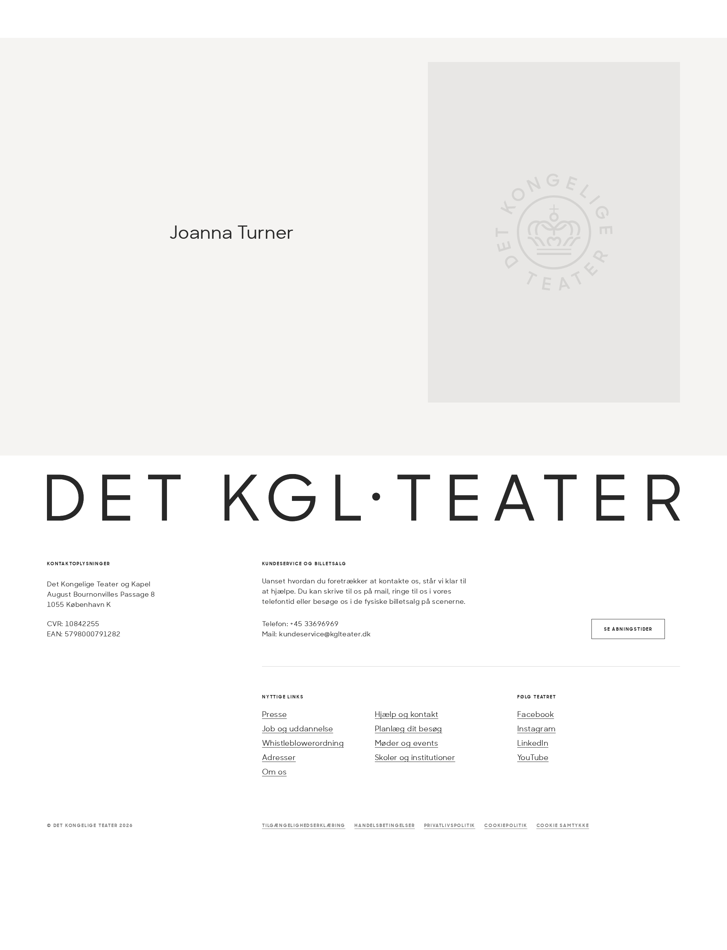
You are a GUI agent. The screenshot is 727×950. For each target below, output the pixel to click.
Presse (274, 714)
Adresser (279, 757)
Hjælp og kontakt (406, 714)
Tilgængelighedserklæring (303, 825)
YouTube (533, 757)
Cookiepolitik (505, 825)
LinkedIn (532, 743)
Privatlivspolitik (450, 825)
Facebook (535, 714)
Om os (274, 771)
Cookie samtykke (563, 825)
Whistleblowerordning (303, 743)
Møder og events (406, 743)
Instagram (536, 728)
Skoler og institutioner (415, 757)
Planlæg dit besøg (408, 728)
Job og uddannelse (297, 728)
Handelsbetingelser (384, 825)
